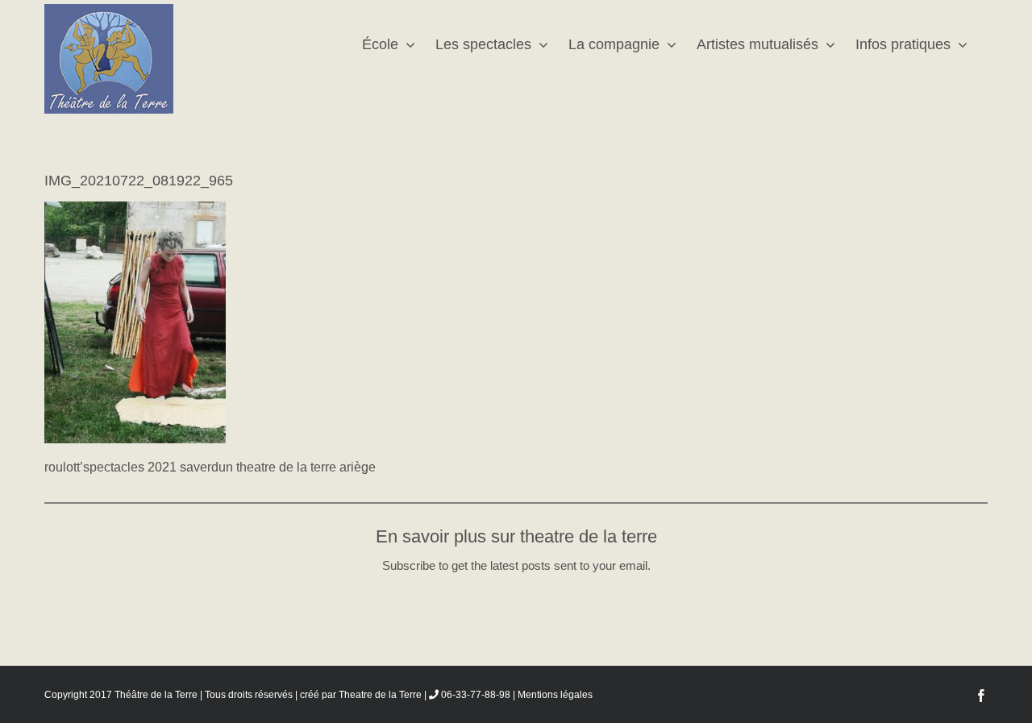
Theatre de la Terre (380, 694)
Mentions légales (555, 694)
